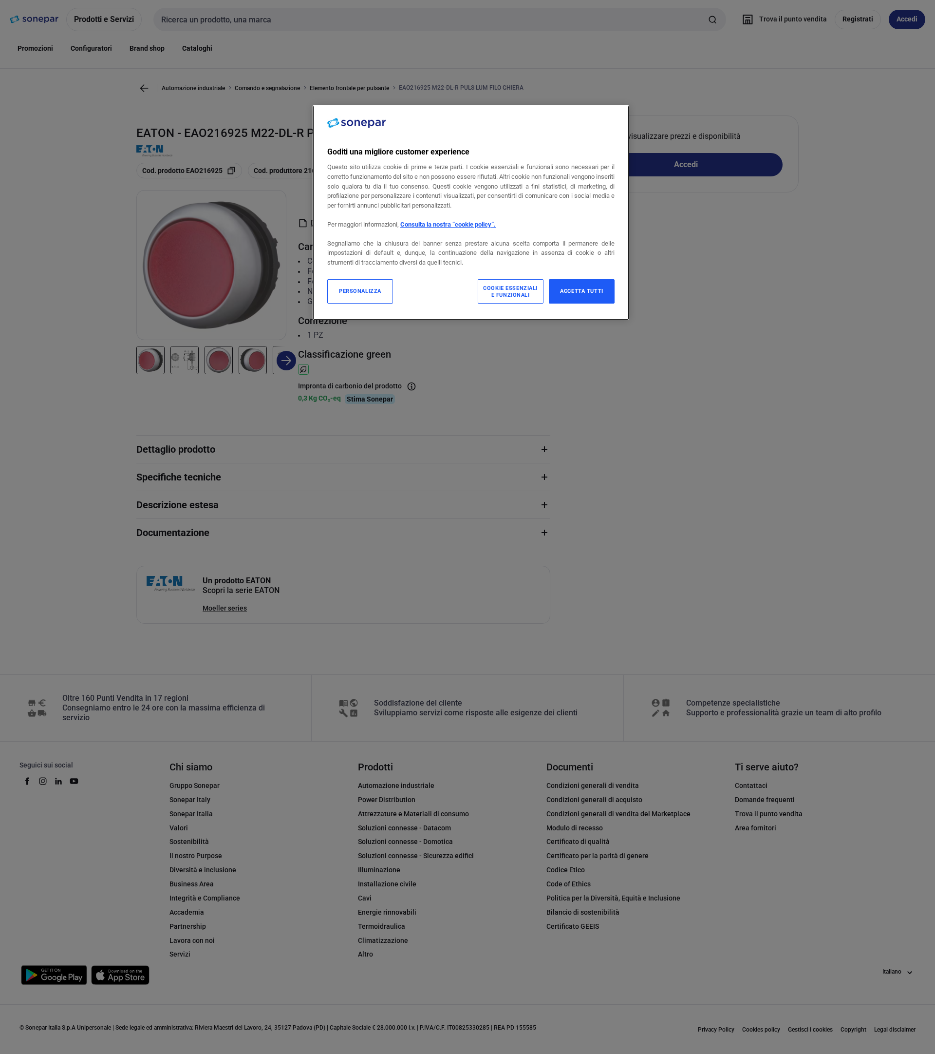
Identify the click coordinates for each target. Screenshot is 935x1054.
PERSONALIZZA (360, 290)
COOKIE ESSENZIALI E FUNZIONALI (510, 291)
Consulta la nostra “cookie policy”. (448, 224)
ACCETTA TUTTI (581, 290)
